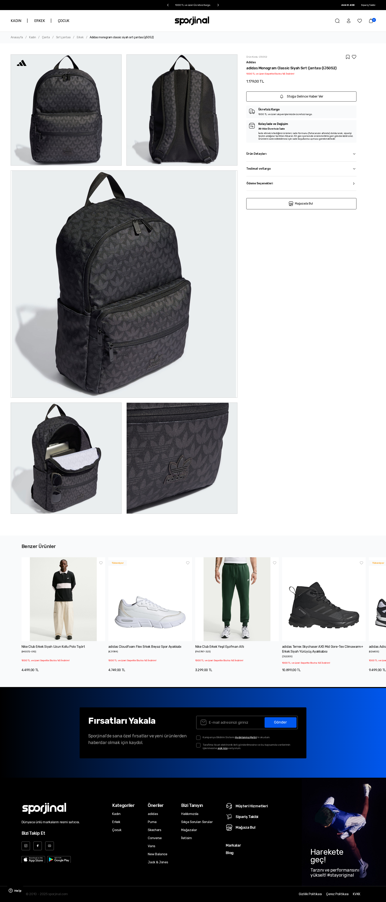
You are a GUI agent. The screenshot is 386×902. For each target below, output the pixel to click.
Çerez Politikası (337, 894)
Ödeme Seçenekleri (259, 183)
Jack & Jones (158, 862)
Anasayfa (17, 37)
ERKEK (39, 21)
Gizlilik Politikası (310, 894)
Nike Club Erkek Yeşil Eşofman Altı (219, 647)
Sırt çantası (63, 37)
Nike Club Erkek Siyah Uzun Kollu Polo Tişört (53, 647)
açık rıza (223, 748)
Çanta (46, 37)
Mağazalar (189, 830)
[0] (371, 20)
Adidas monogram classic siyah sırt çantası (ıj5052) (122, 37)
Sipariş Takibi (368, 5)
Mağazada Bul (304, 203)
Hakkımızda (189, 814)
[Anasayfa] (192, 21)
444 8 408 (348, 5)
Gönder (280, 722)
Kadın (32, 37)
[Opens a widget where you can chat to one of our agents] (15, 891)
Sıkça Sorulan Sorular (197, 822)
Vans (151, 846)
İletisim (186, 838)
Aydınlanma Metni (246, 737)
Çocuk (116, 830)
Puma (152, 822)
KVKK (356, 894)
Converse (154, 838)
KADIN (16, 21)
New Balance (157, 854)
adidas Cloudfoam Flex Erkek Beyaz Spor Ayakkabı (144, 647)
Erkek (80, 37)
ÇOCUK (63, 21)
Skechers (154, 830)
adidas (153, 814)
